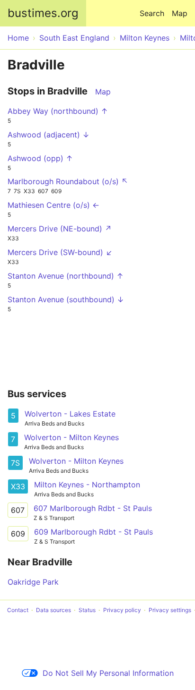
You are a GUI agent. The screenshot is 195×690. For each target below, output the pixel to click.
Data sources (53, 609)
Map (179, 13)
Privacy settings (170, 609)
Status (87, 609)
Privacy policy (122, 609)
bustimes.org (43, 13)
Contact (17, 609)
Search (152, 13)
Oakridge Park (33, 582)
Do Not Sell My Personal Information (108, 673)
